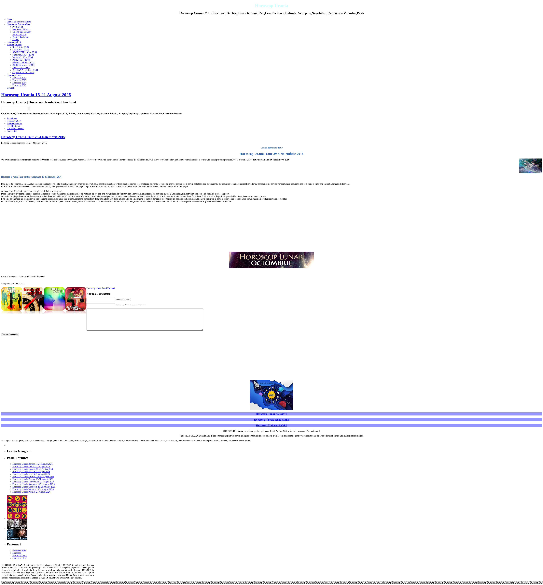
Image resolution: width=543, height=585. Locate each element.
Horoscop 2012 (19, 77)
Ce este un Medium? (21, 32)
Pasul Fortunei (13, 126)
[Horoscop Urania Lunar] (17, 539)
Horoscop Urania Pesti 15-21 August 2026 (31, 492)
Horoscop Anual (14, 75)
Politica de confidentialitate (19, 21)
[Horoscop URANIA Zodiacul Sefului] (11, 314)
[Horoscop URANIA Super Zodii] (54, 314)
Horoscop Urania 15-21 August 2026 (36, 94)
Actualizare (12, 118)
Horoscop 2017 (14, 121)
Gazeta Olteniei (19, 550)
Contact (10, 88)
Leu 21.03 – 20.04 (20, 49)
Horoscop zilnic (19, 558)
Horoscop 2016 (14, 42)
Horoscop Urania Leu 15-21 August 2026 (31, 474)
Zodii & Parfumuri (20, 37)
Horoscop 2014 (19, 83)
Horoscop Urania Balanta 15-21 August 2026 (32, 479)
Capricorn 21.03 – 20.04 (23, 72)
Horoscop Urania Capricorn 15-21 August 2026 (33, 487)
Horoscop (16, 553)
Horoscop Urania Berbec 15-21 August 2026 (32, 464)
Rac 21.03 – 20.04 (20, 47)
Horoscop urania (14, 123)
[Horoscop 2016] (17, 518)
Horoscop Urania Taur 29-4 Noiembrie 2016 (33, 137)
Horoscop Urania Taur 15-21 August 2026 (31, 466)
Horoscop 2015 (19, 85)
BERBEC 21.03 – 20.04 (23, 65)
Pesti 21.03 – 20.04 (21, 60)
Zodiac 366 (12, 131)
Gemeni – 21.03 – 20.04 (23, 62)
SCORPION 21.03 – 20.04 (24, 52)
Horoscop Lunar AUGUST (271, 413)
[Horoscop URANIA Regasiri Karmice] (75, 314)
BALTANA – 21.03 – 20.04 (25, 70)
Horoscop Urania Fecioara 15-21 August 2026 (33, 476)
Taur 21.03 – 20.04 (21, 67)
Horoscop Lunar (14, 44)
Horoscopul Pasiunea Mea (18, 24)
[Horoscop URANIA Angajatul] (33, 314)
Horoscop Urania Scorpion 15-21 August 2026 (33, 481)
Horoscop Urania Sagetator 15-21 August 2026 (33, 484)
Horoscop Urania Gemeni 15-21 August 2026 (32, 469)
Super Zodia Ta (19, 34)
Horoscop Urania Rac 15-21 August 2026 (31, 471)
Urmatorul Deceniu (15, 128)
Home (9, 19)
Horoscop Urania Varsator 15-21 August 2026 (33, 489)
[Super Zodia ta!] (17, 528)
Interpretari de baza (21, 29)
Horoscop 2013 (19, 80)
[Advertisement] (518, 210)
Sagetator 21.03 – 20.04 (23, 55)
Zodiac (15, 39)
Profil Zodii (17, 27)
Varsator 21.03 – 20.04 (22, 57)
